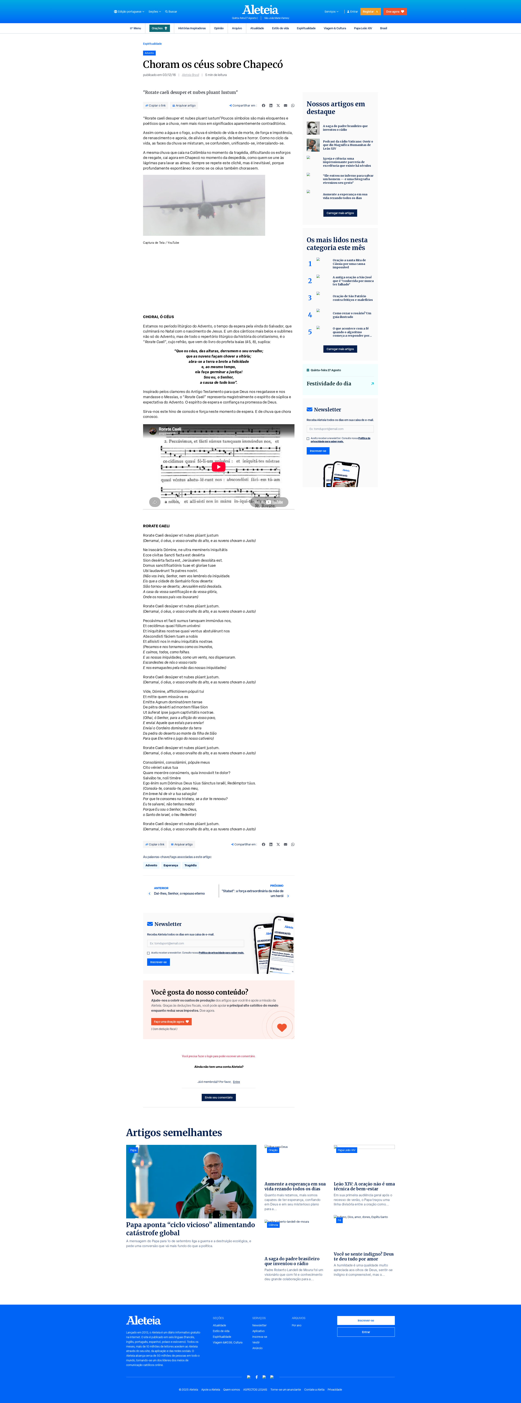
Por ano (296, 1325)
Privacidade (335, 1389)
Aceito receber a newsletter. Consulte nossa (197, 952)
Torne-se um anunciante (285, 1389)
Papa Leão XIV (363, 28)
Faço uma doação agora (169, 1021)
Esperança (171, 865)
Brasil (383, 28)
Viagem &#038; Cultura (227, 1342)
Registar (368, 11)
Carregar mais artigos (340, 213)
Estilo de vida (280, 28)
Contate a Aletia (314, 1389)
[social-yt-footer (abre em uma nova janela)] (249, 1377)
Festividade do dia (329, 384)
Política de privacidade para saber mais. (221, 952)
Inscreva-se (259, 1337)
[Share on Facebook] (263, 105)
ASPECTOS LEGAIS (255, 1389)
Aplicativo (258, 1331)
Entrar (354, 11)
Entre (236, 1082)
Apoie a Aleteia (210, 1389)
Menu (137, 28)
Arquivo (237, 28)
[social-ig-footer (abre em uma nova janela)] (272, 1377)
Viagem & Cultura (335, 28)
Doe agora (392, 11)
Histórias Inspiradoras (192, 28)
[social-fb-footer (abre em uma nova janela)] (256, 1377)
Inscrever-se (158, 962)
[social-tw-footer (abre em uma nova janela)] (264, 1377)
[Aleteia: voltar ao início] (260, 9)
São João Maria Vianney (276, 18)
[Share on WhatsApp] (292, 105)
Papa (133, 1150)
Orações (157, 28)
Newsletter (259, 1325)
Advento (151, 865)
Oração (273, 1150)
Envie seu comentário (219, 1097)
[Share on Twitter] (278, 105)
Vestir (256, 1342)
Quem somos (231, 1389)
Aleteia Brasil (190, 75)
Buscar (173, 11)
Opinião (219, 28)
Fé (339, 1220)
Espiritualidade (306, 28)
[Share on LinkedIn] (271, 105)
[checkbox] (148, 953)
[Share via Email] (285, 105)
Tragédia (191, 865)
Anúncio (257, 1348)
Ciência (273, 1225)
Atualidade (257, 28)
